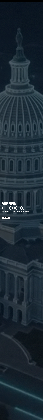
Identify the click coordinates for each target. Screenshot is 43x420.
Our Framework (6, 217)
